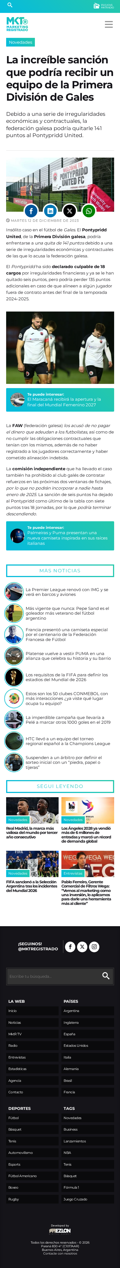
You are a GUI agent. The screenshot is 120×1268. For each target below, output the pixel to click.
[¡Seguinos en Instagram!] (94, 947)
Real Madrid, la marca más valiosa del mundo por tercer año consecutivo (31, 833)
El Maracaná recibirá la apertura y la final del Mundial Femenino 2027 (64, 401)
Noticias (14, 1022)
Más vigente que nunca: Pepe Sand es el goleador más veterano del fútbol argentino (67, 613)
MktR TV (14, 1034)
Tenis (12, 1141)
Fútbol (13, 1118)
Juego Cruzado (75, 1199)
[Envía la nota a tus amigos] (89, 211)
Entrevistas (17, 1057)
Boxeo (13, 1187)
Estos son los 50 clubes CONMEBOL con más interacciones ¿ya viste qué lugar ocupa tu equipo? (67, 698)
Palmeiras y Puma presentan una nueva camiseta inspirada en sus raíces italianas (67, 538)
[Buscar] (9, 6)
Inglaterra (71, 1022)
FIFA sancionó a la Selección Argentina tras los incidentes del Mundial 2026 (31, 886)
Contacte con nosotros (60, 1253)
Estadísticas (17, 1069)
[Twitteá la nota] (69, 211)
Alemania (71, 1069)
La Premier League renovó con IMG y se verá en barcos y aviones (67, 592)
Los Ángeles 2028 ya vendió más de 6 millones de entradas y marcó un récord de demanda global (86, 835)
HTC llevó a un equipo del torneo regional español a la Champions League (68, 741)
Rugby (13, 1199)
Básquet (14, 1129)
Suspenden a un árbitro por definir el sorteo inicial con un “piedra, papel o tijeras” (64, 762)
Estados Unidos (76, 1045)
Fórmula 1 (71, 1187)
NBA (67, 1153)
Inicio (12, 1011)
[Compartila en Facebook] (31, 211)
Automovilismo (20, 1153)
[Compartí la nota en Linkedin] (50, 211)
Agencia (14, 1080)
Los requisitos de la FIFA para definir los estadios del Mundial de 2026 (67, 677)
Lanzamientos (75, 1141)
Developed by (37, 1228)
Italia (67, 1057)
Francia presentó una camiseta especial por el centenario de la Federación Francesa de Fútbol (67, 634)
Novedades (20, 42)
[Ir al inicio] (17, 24)
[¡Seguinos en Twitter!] (82, 947)
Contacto (15, 1092)
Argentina (71, 1011)
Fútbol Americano (22, 1176)
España (69, 1034)
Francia (69, 1092)
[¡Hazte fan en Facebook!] (70, 947)
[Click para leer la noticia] (14, 592)
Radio (13, 1045)
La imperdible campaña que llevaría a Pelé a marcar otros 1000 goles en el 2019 (68, 720)
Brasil (68, 1080)
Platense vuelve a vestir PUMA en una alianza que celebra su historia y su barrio (68, 656)
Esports (14, 1164)
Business (70, 1129)
